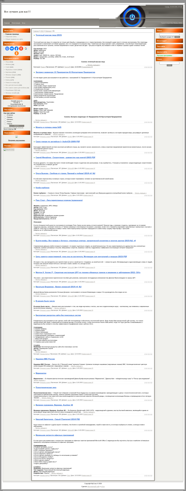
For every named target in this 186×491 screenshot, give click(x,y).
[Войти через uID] (7, 48)
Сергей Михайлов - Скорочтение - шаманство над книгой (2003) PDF (65, 157)
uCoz (103, 486)
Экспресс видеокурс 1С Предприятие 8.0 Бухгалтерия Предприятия (65, 72)
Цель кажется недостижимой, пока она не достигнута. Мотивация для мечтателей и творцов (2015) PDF (81, 257)
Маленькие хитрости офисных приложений (55, 435)
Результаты (8, 127)
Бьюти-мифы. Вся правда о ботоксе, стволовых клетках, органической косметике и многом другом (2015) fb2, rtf (86, 241)
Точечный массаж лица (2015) (49, 35)
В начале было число (45, 301)
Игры (7, 62)
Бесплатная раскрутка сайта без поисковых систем (58, 315)
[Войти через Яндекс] (21, 48)
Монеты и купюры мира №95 (48, 127)
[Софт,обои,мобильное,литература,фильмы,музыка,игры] (17, 137)
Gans (68, 122)
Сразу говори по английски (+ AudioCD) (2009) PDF (58, 142)
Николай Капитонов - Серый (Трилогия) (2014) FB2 (58, 419)
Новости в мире (11, 82)
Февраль (48, 31)
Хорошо (9, 117)
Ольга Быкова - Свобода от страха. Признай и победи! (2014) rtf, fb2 (65, 173)
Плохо (9, 121)
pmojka (70, 136)
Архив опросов (18, 127)
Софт (7, 67)
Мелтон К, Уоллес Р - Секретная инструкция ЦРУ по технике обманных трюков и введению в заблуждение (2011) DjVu (88, 272)
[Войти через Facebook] (16, 48)
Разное (8, 77)
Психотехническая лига (46, 387)
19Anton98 (71, 152)
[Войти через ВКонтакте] (12, 48)
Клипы (8, 80)
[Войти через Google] (26, 48)
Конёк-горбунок (42, 188)
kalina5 (70, 235)
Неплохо (10, 119)
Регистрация (16, 23)
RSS (180, 23)
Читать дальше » (94, 65)
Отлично (10, 115)
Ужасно (9, 124)
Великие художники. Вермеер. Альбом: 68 (54, 405)
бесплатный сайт (94, 486)
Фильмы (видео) (11, 75)
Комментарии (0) (87, 67)
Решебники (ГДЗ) (11, 90)
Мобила (8, 64)
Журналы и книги (11, 69)
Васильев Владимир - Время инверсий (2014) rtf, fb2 (58, 287)
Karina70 (67, 67)
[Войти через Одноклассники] (17, 53)
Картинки (9, 72)
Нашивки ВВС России (45, 359)
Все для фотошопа (12, 85)
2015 (42, 31)
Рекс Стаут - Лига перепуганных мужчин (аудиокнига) (59, 200)
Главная (7, 23)
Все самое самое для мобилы (16, 87)
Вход (23, 23)
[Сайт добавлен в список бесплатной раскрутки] (9, 149)
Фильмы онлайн (11, 93)
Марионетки (41, 373)
